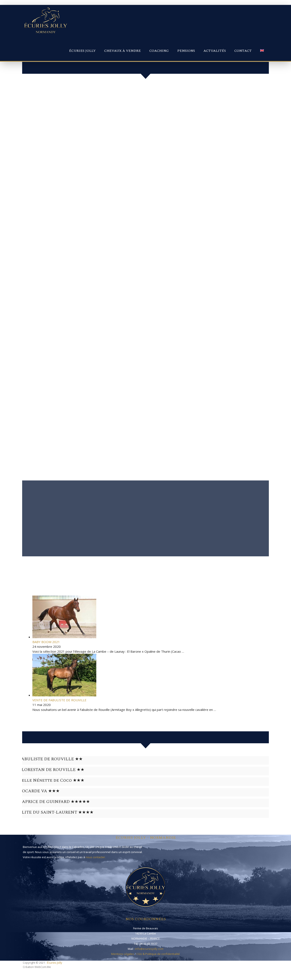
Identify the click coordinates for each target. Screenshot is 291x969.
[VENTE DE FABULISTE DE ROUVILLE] (64, 695)
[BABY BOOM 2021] (64, 637)
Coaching (159, 50)
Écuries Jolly (82, 50)
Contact (243, 50)
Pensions (186, 50)
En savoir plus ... (30, 554)
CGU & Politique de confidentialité (158, 954)
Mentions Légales (122, 954)
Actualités (214, 50)
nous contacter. (96, 857)
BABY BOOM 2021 (46, 642)
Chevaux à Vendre (122, 50)
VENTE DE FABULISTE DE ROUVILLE (59, 700)
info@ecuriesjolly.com (149, 949)
